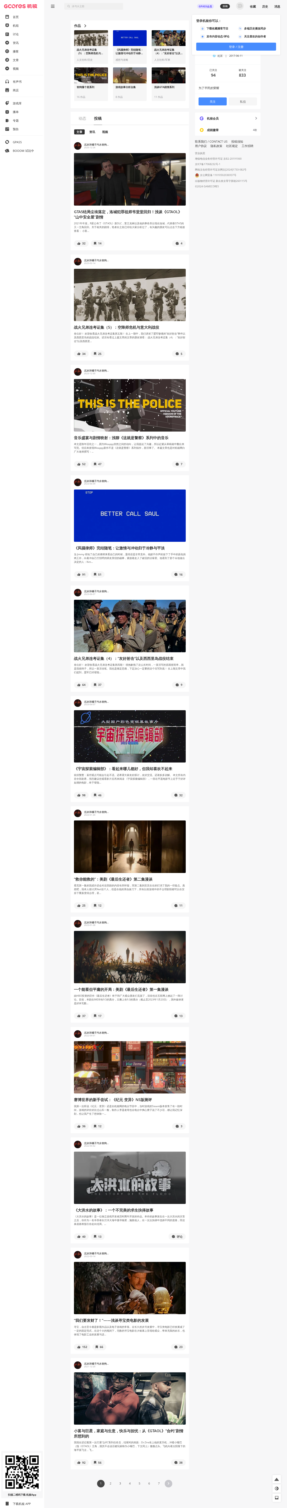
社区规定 (232, 146)
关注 (213, 102)
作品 (77, 25)
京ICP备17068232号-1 (207, 164)
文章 (79, 132)
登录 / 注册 (236, 47)
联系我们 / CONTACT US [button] (211, 141)
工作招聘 (247, 146)
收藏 (253, 6)
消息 (277, 6)
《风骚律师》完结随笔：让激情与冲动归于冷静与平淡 (129, 51)
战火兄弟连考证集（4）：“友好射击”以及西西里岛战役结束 (167, 51)
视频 (105, 132)
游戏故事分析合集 (126, 87)
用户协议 (201, 146)
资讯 (92, 132)
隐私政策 (216, 146)
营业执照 (200, 153)
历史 (265, 6)
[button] (81, 243)
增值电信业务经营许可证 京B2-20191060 (218, 158)
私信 (243, 102)
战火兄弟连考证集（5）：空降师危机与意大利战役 (90, 51)
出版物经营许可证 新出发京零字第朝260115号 (221, 181)
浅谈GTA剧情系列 (164, 87)
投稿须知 (237, 141)
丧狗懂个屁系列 (85, 87)
